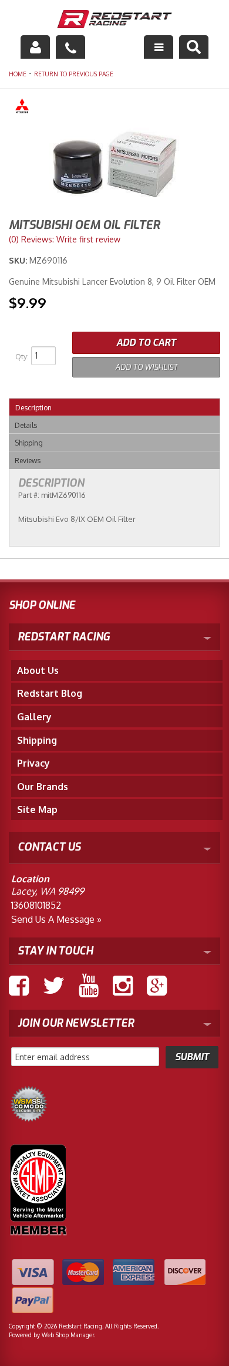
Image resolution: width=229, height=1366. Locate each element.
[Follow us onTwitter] (54, 985)
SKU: (19, 260)
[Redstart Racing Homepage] (115, 20)
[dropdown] (158, 47)
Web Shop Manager (68, 1334)
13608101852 (36, 905)
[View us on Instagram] (123, 985)
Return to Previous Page (73, 73)
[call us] (70, 47)
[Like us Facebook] (19, 985)
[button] (193, 47)
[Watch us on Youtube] (89, 985)
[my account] (35, 47)
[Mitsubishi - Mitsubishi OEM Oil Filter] (114, 107)
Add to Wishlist (146, 367)
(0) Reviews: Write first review (64, 239)
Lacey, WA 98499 (47, 891)
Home (17, 73)
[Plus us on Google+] (157, 985)
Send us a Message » (56, 919)
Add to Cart (146, 342)
